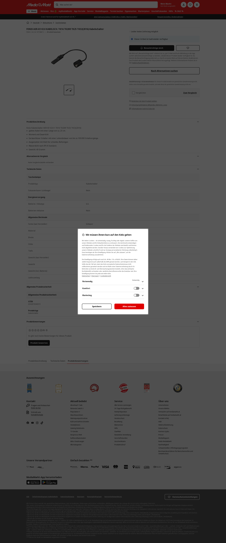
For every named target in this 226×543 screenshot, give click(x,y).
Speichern (96, 306)
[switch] (136, 288)
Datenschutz (86, 276)
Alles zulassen (129, 306)
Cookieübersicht (105, 276)
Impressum (95, 276)
